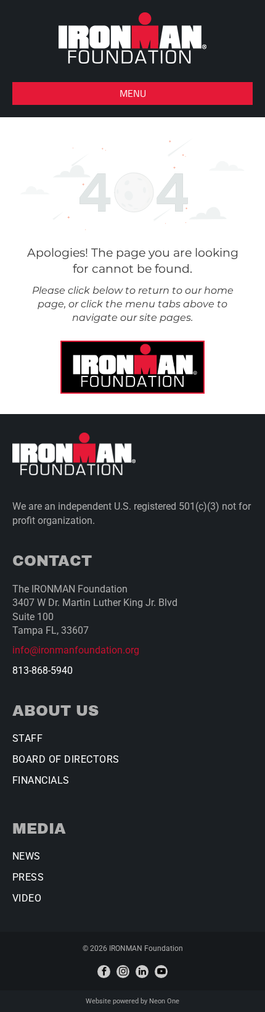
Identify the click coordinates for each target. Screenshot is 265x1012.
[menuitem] (132, 742)
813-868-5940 (42, 670)
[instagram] (122, 971)
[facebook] (103, 971)
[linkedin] (142, 971)
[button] (132, 93)
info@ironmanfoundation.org (75, 650)
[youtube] (161, 971)
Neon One (164, 1001)
